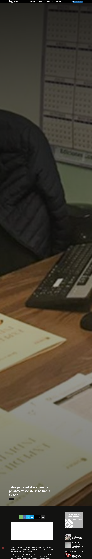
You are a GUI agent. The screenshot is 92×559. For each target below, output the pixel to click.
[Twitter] (28, 517)
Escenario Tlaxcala (12, 512)
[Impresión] (43, 517)
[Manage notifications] (3, 548)
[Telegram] (32, 517)
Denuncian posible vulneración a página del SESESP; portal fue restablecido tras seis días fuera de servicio (77, 545)
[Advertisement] (32, 531)
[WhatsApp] (21, 517)
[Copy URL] (36, 517)
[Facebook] (24, 517)
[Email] (39, 517)
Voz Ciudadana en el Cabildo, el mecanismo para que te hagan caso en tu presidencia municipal (77, 536)
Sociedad (11, 499)
